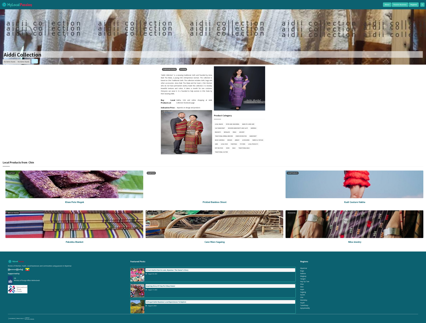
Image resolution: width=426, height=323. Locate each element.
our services (12, 318)
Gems (216, 144)
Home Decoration (241, 136)
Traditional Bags (244, 148)
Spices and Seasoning (232, 124)
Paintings (234, 144)
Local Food (224, 144)
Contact (27, 318)
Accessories (245, 140)
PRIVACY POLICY (20, 318)
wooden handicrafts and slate (238, 128)
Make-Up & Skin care (248, 124)
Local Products (253, 144)
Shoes (228, 148)
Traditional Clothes (169, 69)
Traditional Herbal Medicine (224, 136)
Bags (234, 148)
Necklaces (227, 132)
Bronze (229, 140)
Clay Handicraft (220, 128)
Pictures (242, 144)
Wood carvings (220, 140)
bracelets (218, 132)
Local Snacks (219, 124)
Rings (234, 132)
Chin (34, 61)
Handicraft (253, 136)
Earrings (253, 128)
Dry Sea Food (219, 148)
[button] (387, 4)
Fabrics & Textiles (257, 140)
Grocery (241, 132)
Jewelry (237, 140)
